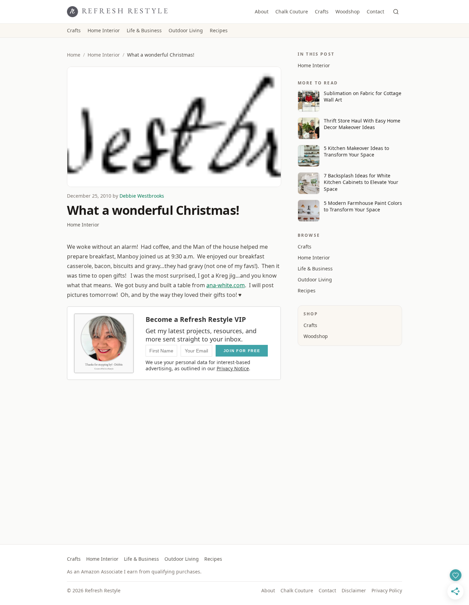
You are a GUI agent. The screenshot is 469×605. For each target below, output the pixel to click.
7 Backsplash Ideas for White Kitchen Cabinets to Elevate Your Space (361, 182)
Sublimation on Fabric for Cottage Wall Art (362, 96)
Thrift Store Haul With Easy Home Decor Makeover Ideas (362, 123)
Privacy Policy (386, 590)
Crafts (322, 11)
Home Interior (104, 30)
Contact (375, 11)
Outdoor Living (186, 30)
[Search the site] (396, 11)
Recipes (219, 30)
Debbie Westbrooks (141, 196)
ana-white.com (225, 285)
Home (73, 54)
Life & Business (144, 30)
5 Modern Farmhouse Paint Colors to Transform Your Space (363, 206)
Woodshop (347, 11)
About (261, 11)
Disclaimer (354, 590)
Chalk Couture (291, 11)
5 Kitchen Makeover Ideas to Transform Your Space (356, 151)
